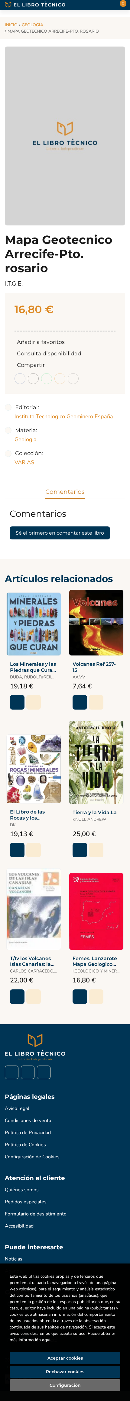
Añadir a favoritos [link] (41, 342)
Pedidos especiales (26, 1202)
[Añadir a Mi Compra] (17, 702)
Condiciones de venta (28, 1120)
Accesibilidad (19, 1226)
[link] (33, 702)
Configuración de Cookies (32, 1156)
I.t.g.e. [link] (14, 283)
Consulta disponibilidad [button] (49, 353)
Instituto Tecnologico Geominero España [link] (64, 416)
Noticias (13, 1259)
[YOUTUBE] (43, 1072)
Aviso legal (17, 1108)
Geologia (32, 25)
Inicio (11, 25)
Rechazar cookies (65, 1371)
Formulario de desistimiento (36, 1214)
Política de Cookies (25, 1144)
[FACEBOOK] (11, 1072)
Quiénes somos (22, 1189)
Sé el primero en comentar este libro (60, 533)
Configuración (65, 1385)
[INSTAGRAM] (27, 1072)
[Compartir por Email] (59, 378)
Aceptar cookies (65, 1358)
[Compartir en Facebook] (20, 378)
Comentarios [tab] (65, 491)
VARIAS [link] (24, 462)
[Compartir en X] (33, 378)
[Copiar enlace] (73, 378)
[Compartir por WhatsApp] (46, 378)
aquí (46, 1340)
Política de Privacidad (28, 1132)
